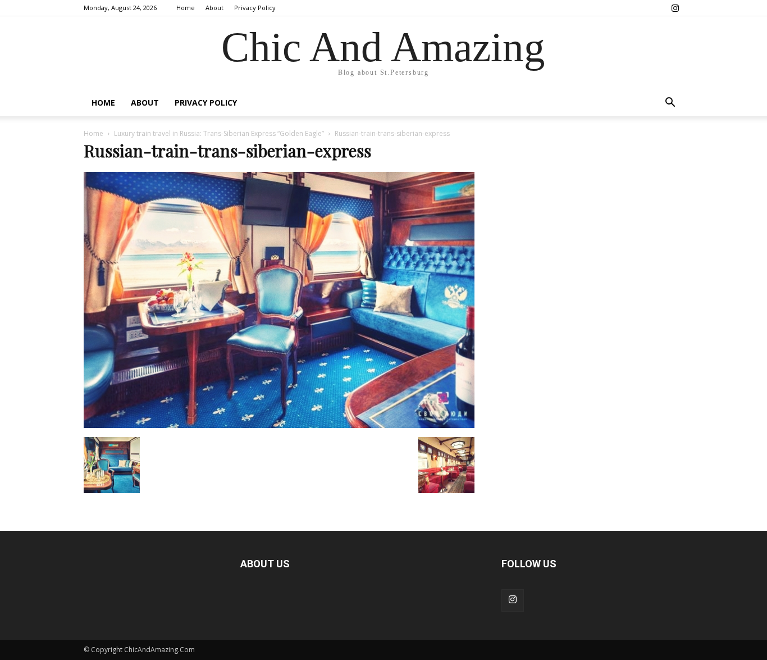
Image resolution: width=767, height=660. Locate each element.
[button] (669, 103)
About (214, 7)
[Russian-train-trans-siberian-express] (279, 425)
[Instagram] (674, 8)
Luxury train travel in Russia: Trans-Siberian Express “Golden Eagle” (219, 133)
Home (185, 7)
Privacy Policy (255, 7)
